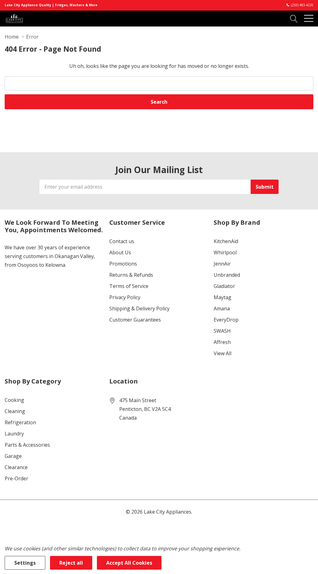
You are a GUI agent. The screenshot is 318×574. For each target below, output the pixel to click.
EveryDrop (226, 319)
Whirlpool (225, 252)
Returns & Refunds (131, 274)
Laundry (14, 433)
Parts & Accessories (27, 444)
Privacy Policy (124, 297)
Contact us (121, 241)
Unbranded (227, 274)
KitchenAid (226, 241)
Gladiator (224, 286)
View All (222, 353)
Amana (222, 308)
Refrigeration (20, 422)
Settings (25, 562)
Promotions (123, 263)
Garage (13, 456)
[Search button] (294, 18)
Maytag (222, 297)
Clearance (16, 467)
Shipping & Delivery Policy (139, 308)
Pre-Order (16, 478)
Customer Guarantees (135, 319)
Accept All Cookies (129, 562)
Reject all (71, 562)
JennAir (222, 263)
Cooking (14, 400)
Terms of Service (128, 286)
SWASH (222, 330)
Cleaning (15, 411)
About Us (120, 252)
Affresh (222, 342)
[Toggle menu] (308, 18)
